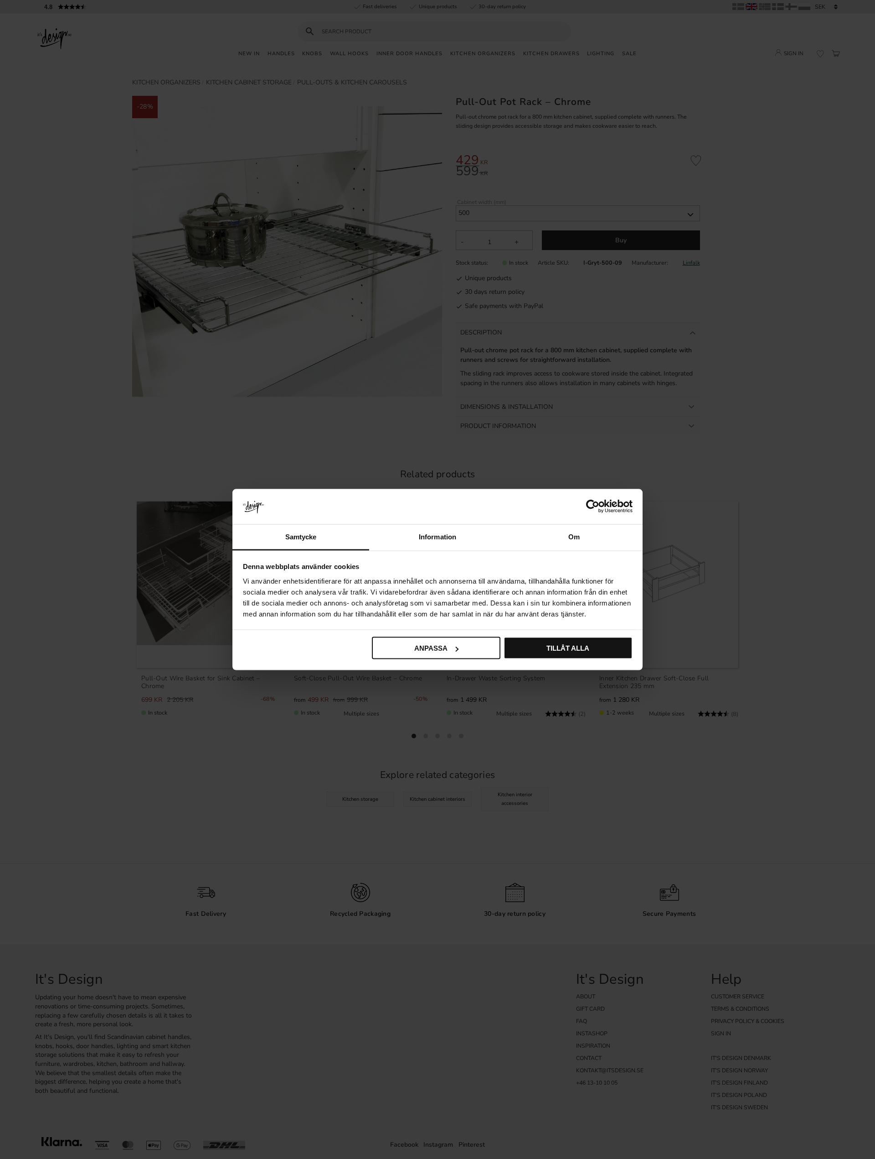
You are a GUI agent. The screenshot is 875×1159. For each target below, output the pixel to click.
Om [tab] (574, 536)
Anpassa (431, 648)
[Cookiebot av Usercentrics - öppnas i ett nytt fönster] (593, 506)
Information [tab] (437, 536)
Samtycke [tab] (301, 536)
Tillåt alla (567, 648)
